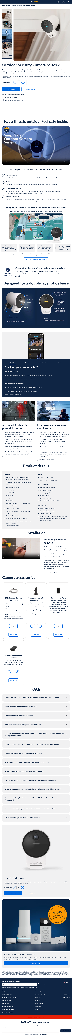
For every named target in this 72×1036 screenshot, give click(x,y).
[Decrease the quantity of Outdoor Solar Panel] (54, 626)
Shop (3, 991)
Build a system (30, 89)
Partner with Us (39, 1003)
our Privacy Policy (33, 987)
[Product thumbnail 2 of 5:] (7, 24)
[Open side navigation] (3, 2)
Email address (4, 1028)
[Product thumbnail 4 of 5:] (7, 44)
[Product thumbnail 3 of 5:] (7, 34)
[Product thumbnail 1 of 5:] (7, 14)
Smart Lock (5, 1003)
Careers (37, 997)
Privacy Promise (40, 994)
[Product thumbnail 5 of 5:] (7, 54)
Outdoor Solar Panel (58, 598)
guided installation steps (53, 564)
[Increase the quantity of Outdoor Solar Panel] (62, 626)
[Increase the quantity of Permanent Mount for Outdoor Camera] (40, 626)
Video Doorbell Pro (8, 1006)
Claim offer (66, 1030)
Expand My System (11, 5)
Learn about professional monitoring (36, 259)
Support (65, 991)
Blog (36, 1009)
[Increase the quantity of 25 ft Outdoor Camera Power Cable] (17, 626)
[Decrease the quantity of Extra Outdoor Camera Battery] (9, 672)
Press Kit (37, 1000)
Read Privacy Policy (43, 1034)
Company (38, 991)
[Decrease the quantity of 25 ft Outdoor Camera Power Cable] (9, 626)
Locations (38, 1006)
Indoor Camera (6, 1000)
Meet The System (7, 994)
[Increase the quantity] (23, 82)
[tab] (27, 363)
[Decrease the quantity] (14, 82)
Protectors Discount (8, 1009)
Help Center (66, 997)
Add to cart (11, 89)
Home (3, 5)
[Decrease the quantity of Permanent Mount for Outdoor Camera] (31, 626)
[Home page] (34, 2)
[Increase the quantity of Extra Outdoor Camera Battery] (17, 672)
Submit (43, 984)
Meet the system (36, 963)
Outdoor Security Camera (9, 997)
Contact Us (66, 994)
